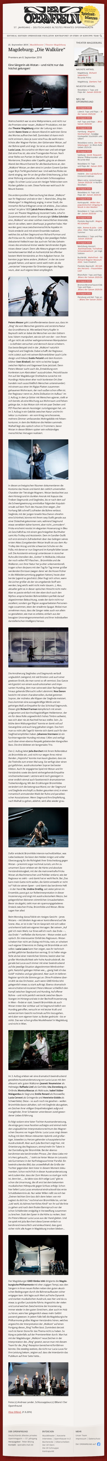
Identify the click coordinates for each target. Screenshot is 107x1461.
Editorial (12, 36)
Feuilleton (48, 36)
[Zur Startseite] (53, 15)
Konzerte (61, 1436)
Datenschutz (94, 1439)
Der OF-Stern (48, 1445)
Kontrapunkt (62, 36)
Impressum (81, 1439)
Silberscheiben (62, 1442)
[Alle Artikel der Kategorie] (89, 57)
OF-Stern (74, 36)
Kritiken (22, 36)
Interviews (47, 1439)
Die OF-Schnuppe (50, 1448)
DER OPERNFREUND (18, 1431)
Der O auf (86, 1444)
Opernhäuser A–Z (62, 1439)
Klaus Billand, (14, 1412)
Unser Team (81, 1435)
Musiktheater (37, 45)
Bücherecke (47, 1442)
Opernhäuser (35, 36)
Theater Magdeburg (55, 45)
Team (96, 36)
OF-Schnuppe (86, 36)
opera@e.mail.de (25, 1444)
